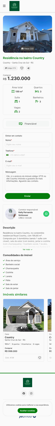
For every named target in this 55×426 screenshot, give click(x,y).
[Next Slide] (49, 34)
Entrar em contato (14, 135)
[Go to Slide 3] (25, 327)
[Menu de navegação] (4, 6)
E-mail (9, 161)
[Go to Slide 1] (21, 328)
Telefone (10, 151)
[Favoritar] (21, 68)
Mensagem (11, 172)
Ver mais (26, 249)
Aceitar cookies (27, 410)
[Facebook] (24, 393)
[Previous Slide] (5, 34)
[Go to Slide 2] (23, 327)
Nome (9, 140)
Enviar (27, 196)
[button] (27, 34)
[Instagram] (31, 393)
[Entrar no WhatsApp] (46, 214)
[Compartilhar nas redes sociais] (28, 68)
